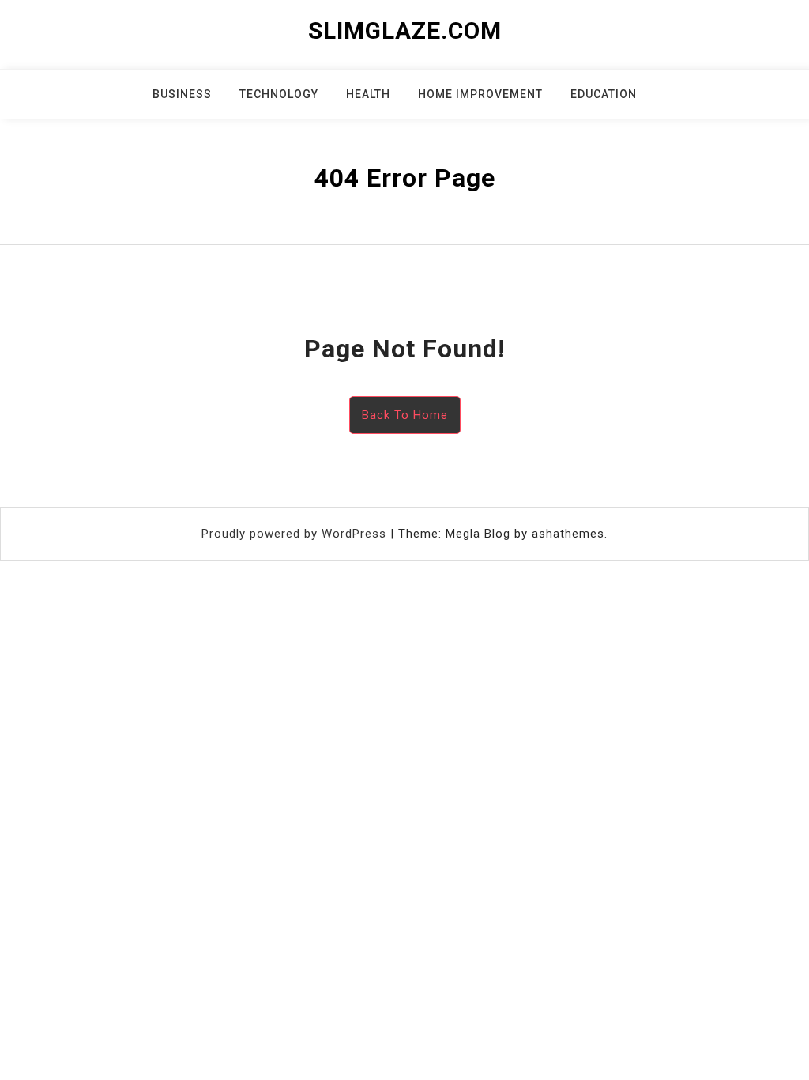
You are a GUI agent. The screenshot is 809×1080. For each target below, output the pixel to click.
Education (603, 94)
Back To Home (405, 415)
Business (182, 94)
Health (368, 94)
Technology (278, 94)
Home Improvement (480, 94)
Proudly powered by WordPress (295, 534)
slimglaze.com (405, 30)
